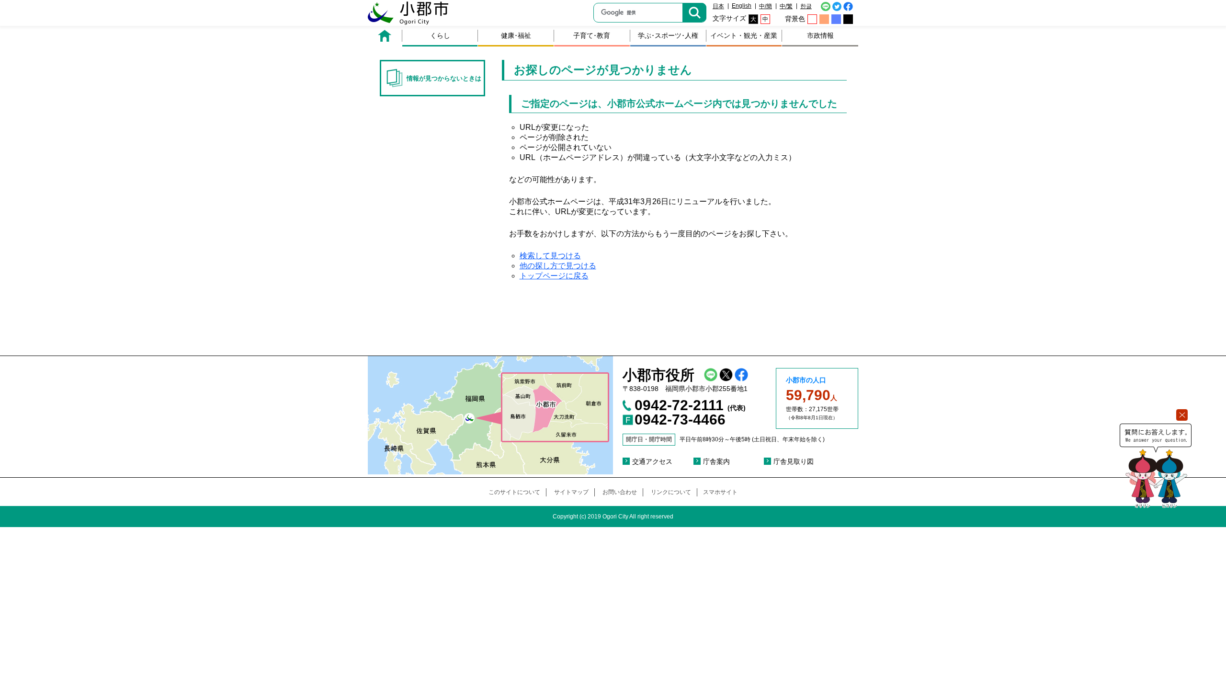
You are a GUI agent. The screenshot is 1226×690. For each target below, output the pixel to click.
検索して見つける (550, 256)
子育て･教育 (591, 35)
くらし (440, 35)
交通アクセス (652, 461)
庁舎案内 (716, 461)
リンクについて (671, 492)
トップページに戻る (554, 276)
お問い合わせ (619, 492)
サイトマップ (571, 492)
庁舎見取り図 (793, 461)
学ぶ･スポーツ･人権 (668, 35)
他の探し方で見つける (558, 266)
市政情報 (820, 35)
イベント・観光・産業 (743, 35)
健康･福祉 (516, 35)
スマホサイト (720, 492)
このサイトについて (514, 492)
